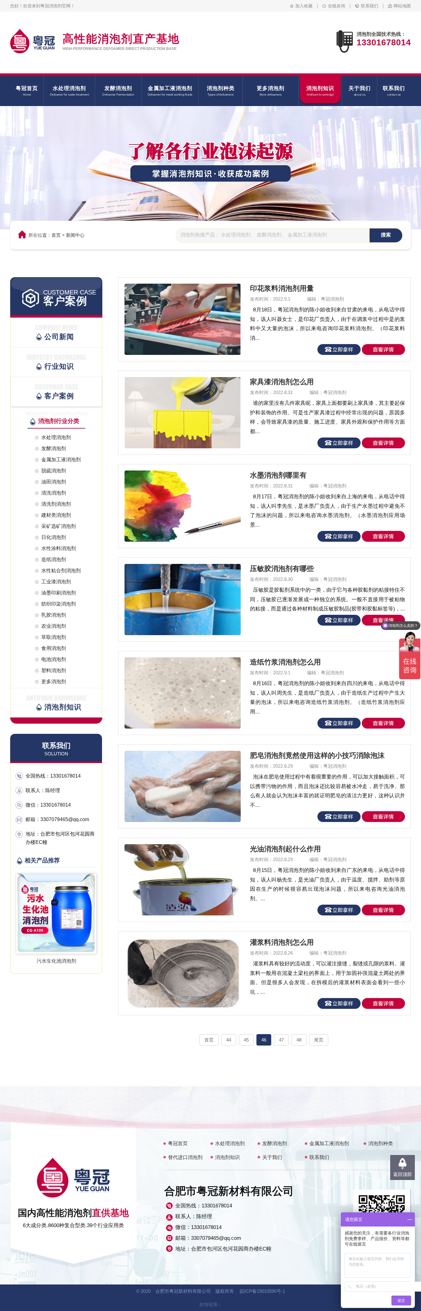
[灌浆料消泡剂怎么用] (178, 973)
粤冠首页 (178, 1143)
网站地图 (402, 5)
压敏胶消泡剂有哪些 (282, 569)
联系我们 (369, 5)
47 (281, 1039)
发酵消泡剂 (274, 1143)
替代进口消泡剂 (185, 1157)
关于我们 (272, 1157)
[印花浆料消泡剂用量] (178, 319)
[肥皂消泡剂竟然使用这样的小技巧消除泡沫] (178, 786)
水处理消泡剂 (230, 1143)
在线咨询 (336, 5)
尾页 (318, 1039)
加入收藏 (304, 5)
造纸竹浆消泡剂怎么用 (285, 662)
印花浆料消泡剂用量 (282, 288)
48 (298, 1039)
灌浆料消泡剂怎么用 (282, 942)
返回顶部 (402, 1174)
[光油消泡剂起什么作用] (178, 879)
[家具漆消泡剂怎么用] (178, 412)
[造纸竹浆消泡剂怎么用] (178, 693)
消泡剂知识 (227, 1157)
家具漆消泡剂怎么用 (282, 382)
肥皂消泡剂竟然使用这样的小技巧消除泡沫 (317, 755)
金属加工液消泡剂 (329, 1143)
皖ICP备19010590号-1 (262, 1291)
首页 (56, 235)
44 (228, 1039)
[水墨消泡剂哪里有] (178, 506)
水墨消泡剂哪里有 (278, 475)
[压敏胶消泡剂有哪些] (178, 599)
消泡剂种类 (380, 1143)
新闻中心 (75, 235)
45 (246, 1039)
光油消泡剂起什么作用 (285, 849)
